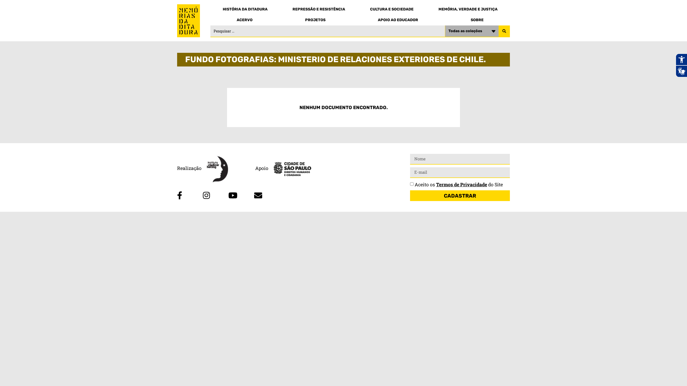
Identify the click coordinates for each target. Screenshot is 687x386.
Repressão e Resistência (319, 9)
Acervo (245, 20)
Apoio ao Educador (398, 20)
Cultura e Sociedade (392, 9)
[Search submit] (504, 31)
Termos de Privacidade (461, 184)
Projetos (315, 20)
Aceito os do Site (459, 184)
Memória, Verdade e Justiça (468, 9)
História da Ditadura (245, 9)
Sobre (477, 20)
